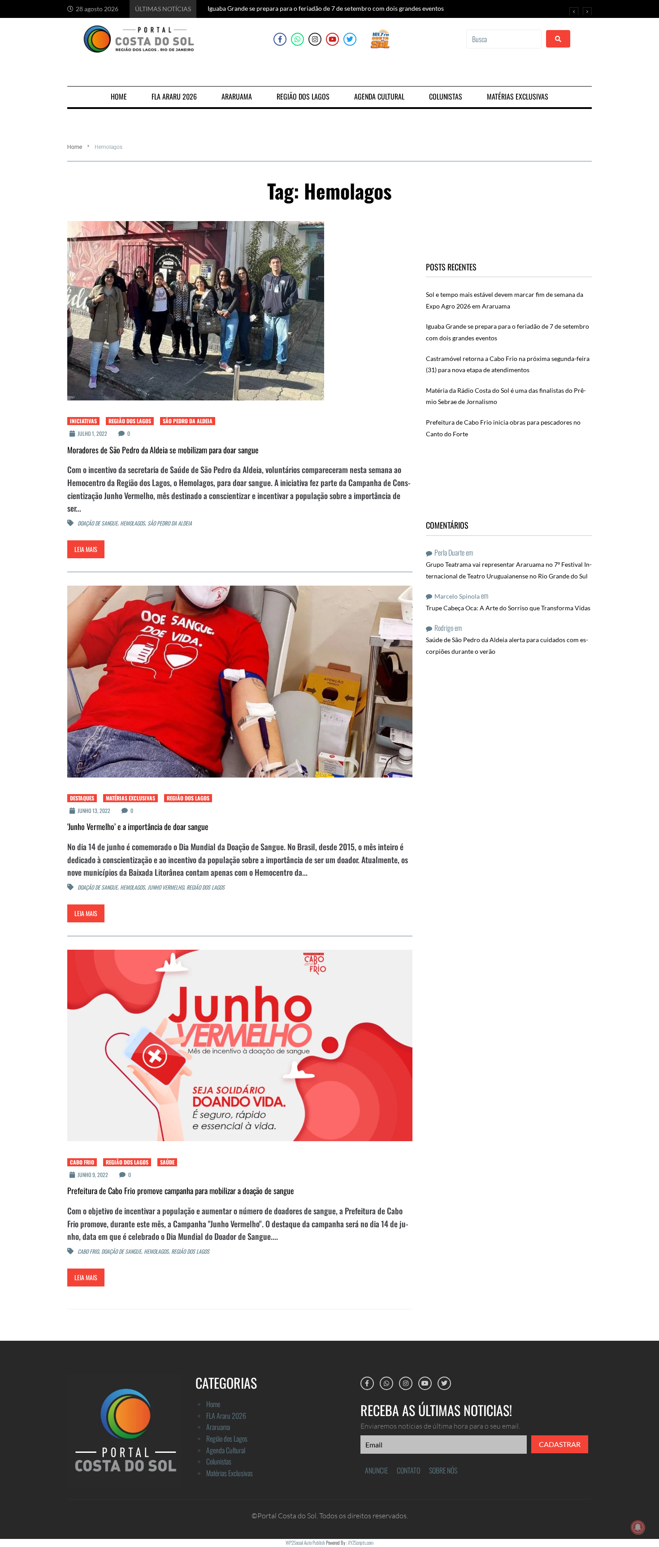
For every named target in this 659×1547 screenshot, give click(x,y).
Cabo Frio (82, 1162)
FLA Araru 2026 (226, 1415)
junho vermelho (165, 887)
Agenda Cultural (225, 1450)
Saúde (167, 1162)
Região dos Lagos (129, 421)
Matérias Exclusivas (130, 798)
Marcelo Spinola (457, 596)
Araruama (218, 1426)
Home (74, 147)
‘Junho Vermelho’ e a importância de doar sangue (137, 826)
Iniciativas (83, 421)
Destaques (82, 798)
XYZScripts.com (360, 1542)
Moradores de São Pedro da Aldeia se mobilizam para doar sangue (163, 450)
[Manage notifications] (638, 1527)
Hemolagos (132, 523)
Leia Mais (85, 549)
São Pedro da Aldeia (187, 421)
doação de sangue (97, 523)
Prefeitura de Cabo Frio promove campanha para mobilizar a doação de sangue (180, 1190)
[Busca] (504, 39)
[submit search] (558, 39)
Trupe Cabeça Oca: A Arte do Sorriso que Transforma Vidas (508, 608)
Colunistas (218, 1461)
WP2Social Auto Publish (305, 1542)
